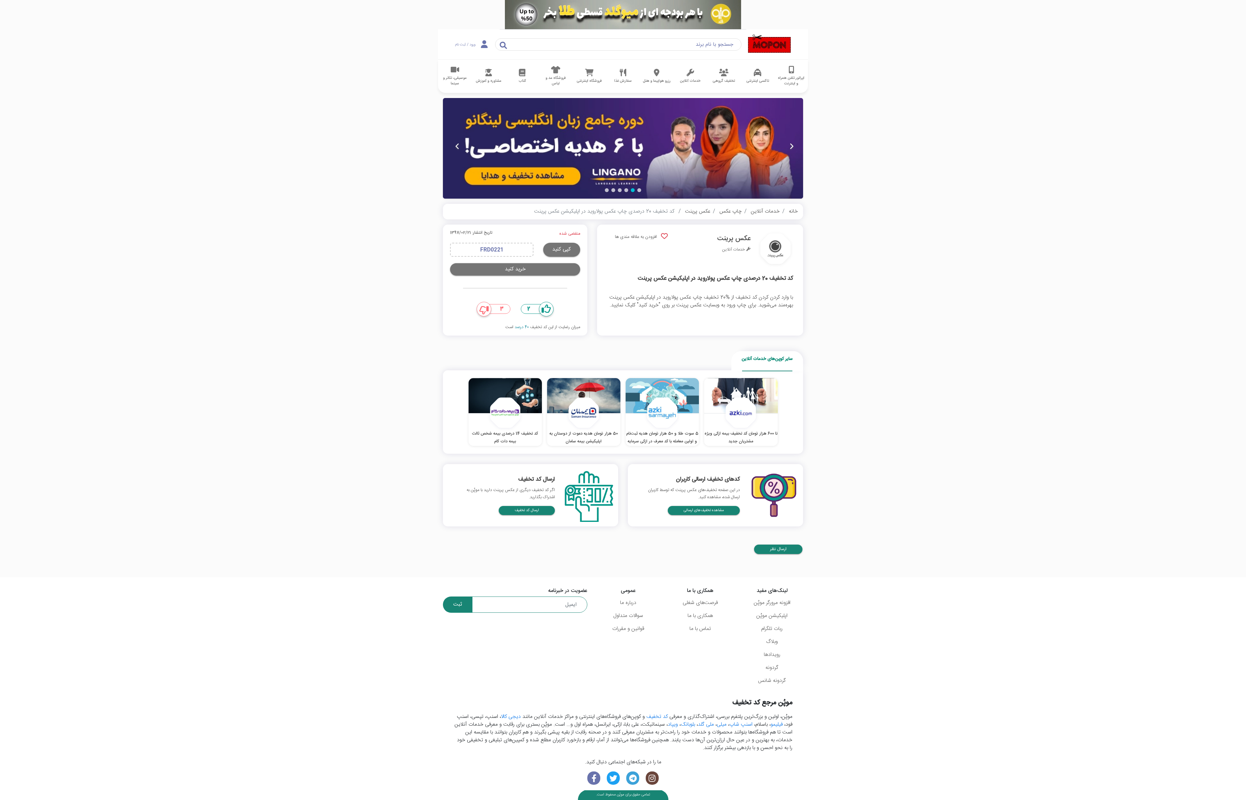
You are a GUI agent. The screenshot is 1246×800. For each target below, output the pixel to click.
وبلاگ (772, 641)
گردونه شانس (772, 680)
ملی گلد (706, 724)
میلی (722, 724)
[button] (639, 190)
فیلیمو (777, 724)
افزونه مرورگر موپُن (772, 602)
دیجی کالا (511, 716)
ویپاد (673, 724)
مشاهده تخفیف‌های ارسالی (704, 510)
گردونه (771, 667)
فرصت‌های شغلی (700, 602)
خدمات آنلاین (765, 211)
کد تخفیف (657, 716)
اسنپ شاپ (740, 724)
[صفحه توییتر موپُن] (613, 778)
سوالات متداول (628, 615)
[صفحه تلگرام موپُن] (632, 778)
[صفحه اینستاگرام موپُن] (652, 778)
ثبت (457, 604)
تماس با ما (700, 628)
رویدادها (772, 654)
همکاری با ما (700, 615)
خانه (793, 211)
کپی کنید (561, 249)
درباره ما (628, 602)
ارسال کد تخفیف (527, 510)
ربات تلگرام (772, 628)
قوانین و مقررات (628, 628)
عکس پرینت (697, 211)
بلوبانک (688, 724)
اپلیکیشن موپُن (772, 615)
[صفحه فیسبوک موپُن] (594, 778)
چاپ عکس (730, 211)
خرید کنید (515, 269)
